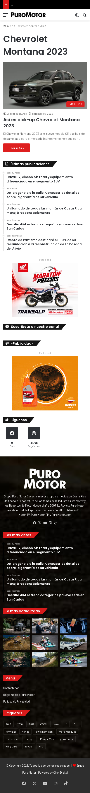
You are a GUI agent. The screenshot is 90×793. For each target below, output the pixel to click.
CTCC (43, 724)
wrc (41, 746)
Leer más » (16, 148)
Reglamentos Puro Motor (19, 694)
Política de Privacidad (16, 701)
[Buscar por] (84, 16)
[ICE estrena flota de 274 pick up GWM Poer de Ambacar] (73, 642)
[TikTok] (55, 523)
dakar (56, 724)
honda (25, 731)
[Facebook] (34, 523)
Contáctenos (11, 688)
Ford (76, 724)
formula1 (11, 731)
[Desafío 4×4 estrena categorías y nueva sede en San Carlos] (16, 642)
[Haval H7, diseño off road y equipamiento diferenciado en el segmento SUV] (16, 625)
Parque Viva (47, 738)
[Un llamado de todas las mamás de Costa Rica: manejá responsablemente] (73, 625)
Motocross (12, 738)
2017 (31, 724)
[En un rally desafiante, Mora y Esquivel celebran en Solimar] (16, 659)
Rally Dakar (12, 746)
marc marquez (67, 731)
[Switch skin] (77, 16)
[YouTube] (45, 523)
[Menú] (5, 16)
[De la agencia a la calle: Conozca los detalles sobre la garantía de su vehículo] (45, 625)
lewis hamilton (44, 731)
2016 (20, 724)
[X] (39, 523)
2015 (8, 724)
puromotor (66, 738)
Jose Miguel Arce (17, 113)
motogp (29, 738)
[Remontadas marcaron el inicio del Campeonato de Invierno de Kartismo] (73, 659)
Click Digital (60, 772)
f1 (66, 724)
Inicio (9, 26)
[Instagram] (50, 523)
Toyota (29, 746)
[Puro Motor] (28, 14)
